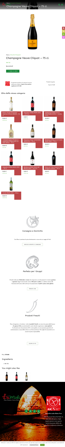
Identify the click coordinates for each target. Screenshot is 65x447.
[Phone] (38, 411)
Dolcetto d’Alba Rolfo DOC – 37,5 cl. (32, 113)
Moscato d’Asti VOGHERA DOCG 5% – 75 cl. (32, 140)
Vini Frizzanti (17, 55)
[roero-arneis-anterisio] (11, 96)
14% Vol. (47, 120)
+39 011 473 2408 (32, 401)
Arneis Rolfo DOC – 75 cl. (10, 193)
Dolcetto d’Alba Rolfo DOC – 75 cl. (11, 167)
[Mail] (34, 411)
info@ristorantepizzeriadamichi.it (32, 405)
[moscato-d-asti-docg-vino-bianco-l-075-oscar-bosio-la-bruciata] (32, 124)
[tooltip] (63, 28)
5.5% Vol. (26, 146)
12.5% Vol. (26, 118)
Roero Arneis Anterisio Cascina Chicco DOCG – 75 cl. (11, 114)
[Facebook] (26, 411)
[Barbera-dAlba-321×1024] (32, 151)
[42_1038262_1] (11, 177)
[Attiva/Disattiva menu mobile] (62, 5)
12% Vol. (8, 62)
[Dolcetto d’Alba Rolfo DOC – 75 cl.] (16, 376)
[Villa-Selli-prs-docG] (11, 124)
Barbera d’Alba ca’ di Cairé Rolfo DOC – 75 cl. (53, 140)
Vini (11, 55)
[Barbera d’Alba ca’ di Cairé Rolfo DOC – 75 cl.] (6, 376)
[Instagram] (30, 411)
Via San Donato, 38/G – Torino (32, 397)
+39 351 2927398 (32, 403)
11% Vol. (4, 147)
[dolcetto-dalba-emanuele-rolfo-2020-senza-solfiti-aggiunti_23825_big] (32, 96)
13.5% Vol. (4, 120)
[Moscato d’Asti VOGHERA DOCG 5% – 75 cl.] (26, 376)
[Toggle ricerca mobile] (59, 5)
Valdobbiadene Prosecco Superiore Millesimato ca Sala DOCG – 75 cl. (10, 141)
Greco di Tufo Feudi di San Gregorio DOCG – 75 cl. (53, 167)
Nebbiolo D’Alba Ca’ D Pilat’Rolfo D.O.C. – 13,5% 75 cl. (53, 114)
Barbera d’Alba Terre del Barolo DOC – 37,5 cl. (31, 167)
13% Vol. (47, 173)
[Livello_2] (54, 151)
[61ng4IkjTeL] (54, 96)
